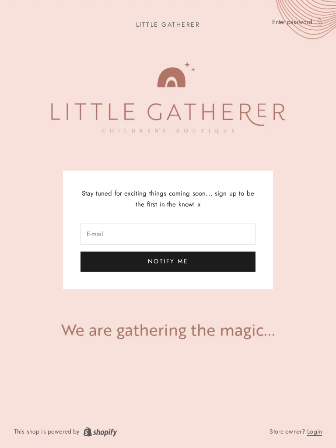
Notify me (168, 261)
